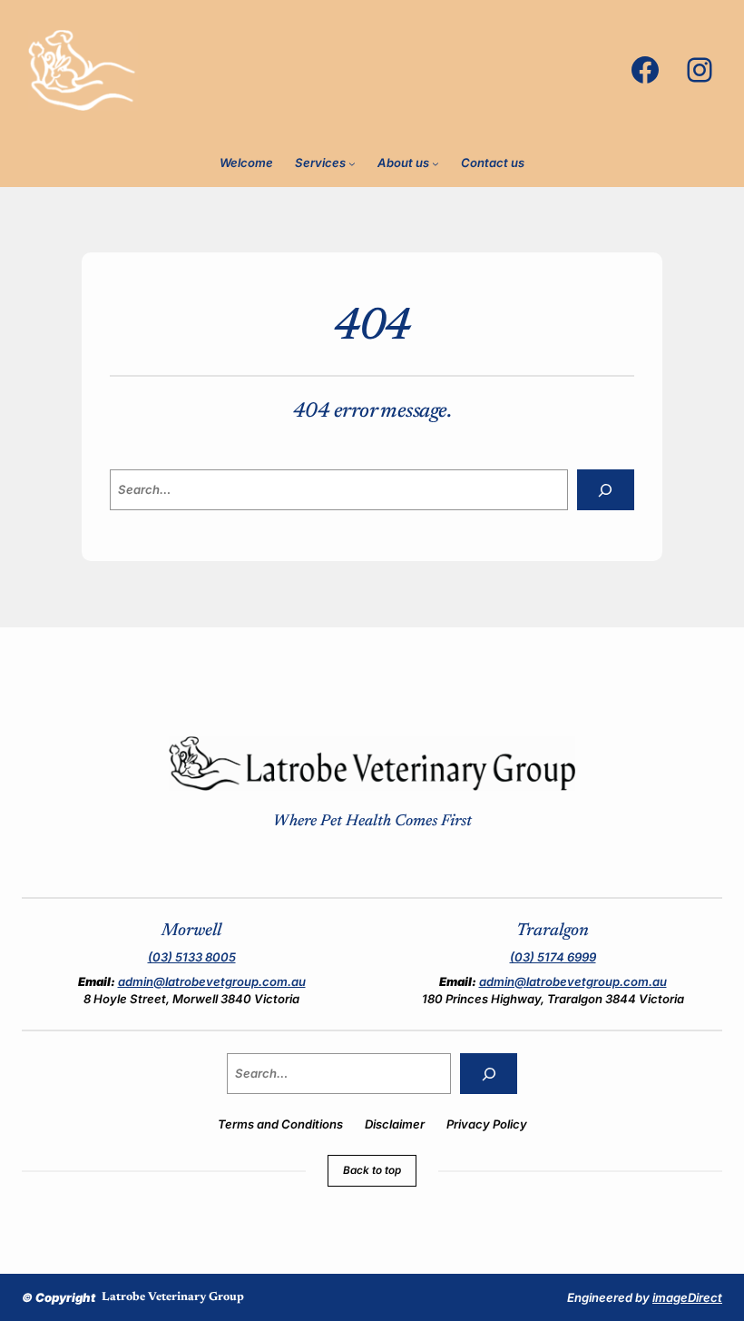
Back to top (372, 1170)
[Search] (605, 489)
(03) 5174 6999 (553, 957)
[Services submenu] (352, 163)
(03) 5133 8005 (192, 957)
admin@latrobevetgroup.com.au (212, 981)
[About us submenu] (435, 163)
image (687, 1297)
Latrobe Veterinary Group (173, 1297)
